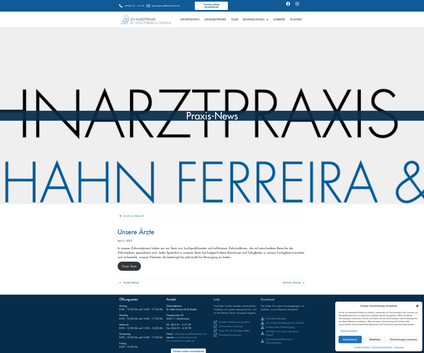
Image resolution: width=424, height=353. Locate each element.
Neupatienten (190, 19)
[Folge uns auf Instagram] (299, 6)
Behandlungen (253, 19)
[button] (417, 306)
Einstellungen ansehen (403, 339)
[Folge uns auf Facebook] (290, 6)
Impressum (399, 347)
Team (234, 19)
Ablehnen (375, 339)
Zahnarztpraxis (215, 19)
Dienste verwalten (348, 330)
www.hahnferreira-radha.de (180, 340)
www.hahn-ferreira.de (186, 337)
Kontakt (296, 19)
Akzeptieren (350, 339)
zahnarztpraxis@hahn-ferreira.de (190, 333)
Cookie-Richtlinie (362, 347)
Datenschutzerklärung (382, 347)
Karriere (279, 19)
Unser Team (129, 266)
